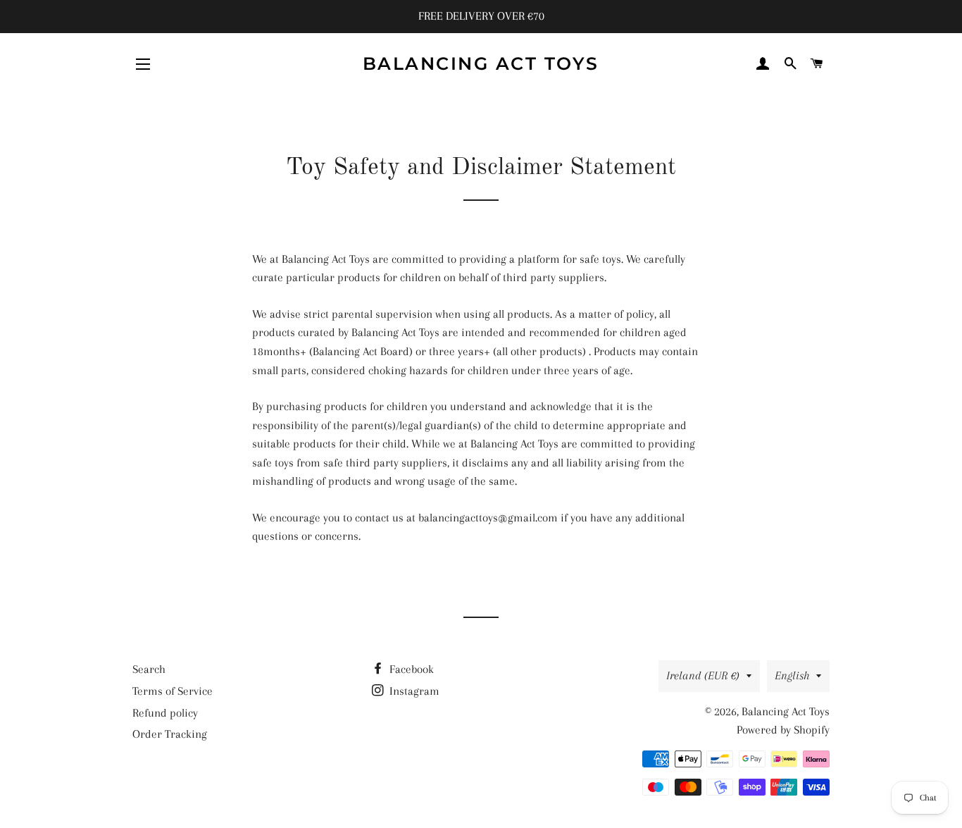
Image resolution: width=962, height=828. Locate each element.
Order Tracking (169, 734)
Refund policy (165, 712)
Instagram (413, 691)
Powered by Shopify (783, 729)
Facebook (410, 669)
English (792, 675)
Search (148, 669)
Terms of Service (172, 691)
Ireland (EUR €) (702, 675)
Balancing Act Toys (481, 63)
